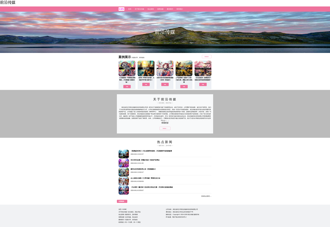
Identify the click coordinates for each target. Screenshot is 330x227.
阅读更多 (207, 56)
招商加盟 (160, 9)
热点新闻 (151, 9)
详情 (127, 86)
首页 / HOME (123, 209)
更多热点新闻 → (206, 196)
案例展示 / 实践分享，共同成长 (128, 219)
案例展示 (170, 9)
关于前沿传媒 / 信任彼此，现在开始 (130, 212)
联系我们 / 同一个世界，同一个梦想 (130, 222)
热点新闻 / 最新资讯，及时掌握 (128, 214)
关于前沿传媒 (139, 9)
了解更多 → (165, 128)
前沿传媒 (7, 2)
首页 (129, 9)
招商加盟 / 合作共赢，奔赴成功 (128, 217)
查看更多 (165, 123)
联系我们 (180, 9)
